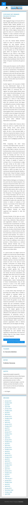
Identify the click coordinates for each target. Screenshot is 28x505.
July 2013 (7, 459)
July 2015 (7, 443)
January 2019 (8, 416)
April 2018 (7, 422)
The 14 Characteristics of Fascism (12, 340)
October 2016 (8, 434)
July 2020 (7, 405)
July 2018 (7, 420)
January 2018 (8, 424)
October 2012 (8, 465)
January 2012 (8, 471)
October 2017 (8, 426)
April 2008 (7, 494)
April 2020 (7, 406)
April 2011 (7, 476)
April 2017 (7, 430)
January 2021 (8, 401)
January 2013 (8, 463)
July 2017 (7, 428)
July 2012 (7, 467)
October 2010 (8, 482)
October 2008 (8, 492)
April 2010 (7, 486)
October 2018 (8, 418)
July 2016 (7, 436)
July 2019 (7, 412)
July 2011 (7, 474)
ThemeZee (20, 501)
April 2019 (7, 414)
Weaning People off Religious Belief (15, 342)
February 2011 (8, 478)
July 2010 (7, 484)
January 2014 (8, 455)
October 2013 (8, 457)
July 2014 (7, 451)
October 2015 (8, 441)
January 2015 (8, 447)
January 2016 (8, 439)
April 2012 (7, 469)
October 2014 (8, 449)
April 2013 (7, 461)
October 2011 (8, 472)
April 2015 (7, 445)
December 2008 (9, 490)
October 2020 (8, 403)
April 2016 (7, 438)
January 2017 (8, 432)
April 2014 (7, 453)
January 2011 (8, 480)
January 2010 (8, 488)
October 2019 (8, 410)
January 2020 (8, 408)
